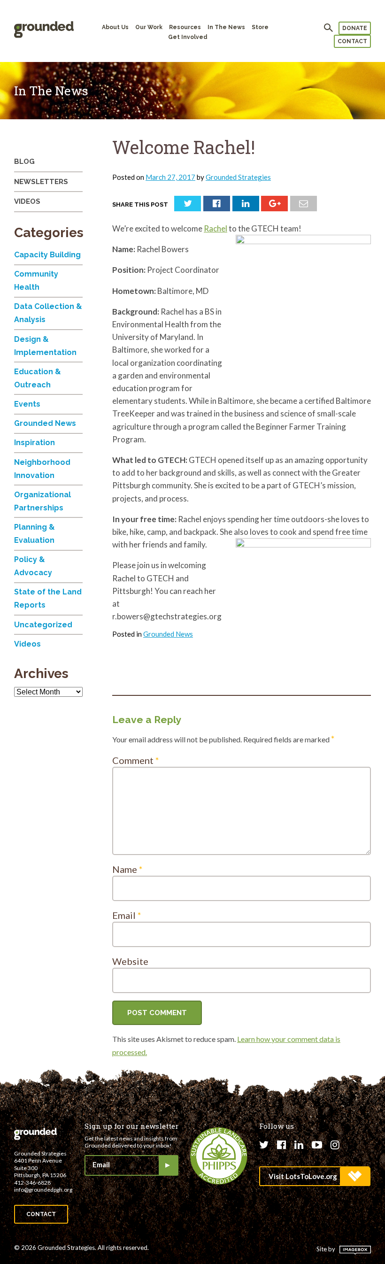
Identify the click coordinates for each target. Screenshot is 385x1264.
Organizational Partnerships (42, 501)
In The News (226, 27)
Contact (352, 41)
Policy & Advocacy (33, 566)
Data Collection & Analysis (48, 313)
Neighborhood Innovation (42, 469)
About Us (115, 27)
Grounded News (168, 634)
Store (260, 27)
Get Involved (188, 37)
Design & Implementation (45, 346)
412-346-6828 (32, 1182)
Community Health (36, 281)
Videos (27, 201)
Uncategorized (43, 624)
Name (127, 869)
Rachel (215, 228)
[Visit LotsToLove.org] (314, 1176)
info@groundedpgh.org (43, 1189)
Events (27, 404)
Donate (354, 28)
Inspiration (34, 442)
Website (130, 961)
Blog (24, 161)
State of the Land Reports (48, 598)
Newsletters (41, 181)
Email (126, 915)
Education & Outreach (37, 378)
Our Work (148, 27)
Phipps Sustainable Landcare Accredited (218, 1156)
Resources (185, 27)
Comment (135, 760)
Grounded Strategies (238, 177)
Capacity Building (47, 254)
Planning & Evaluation (34, 534)
